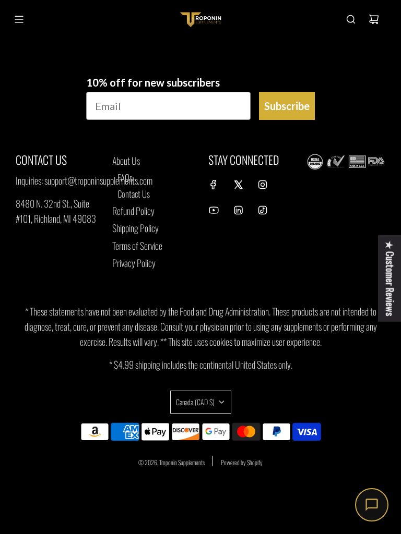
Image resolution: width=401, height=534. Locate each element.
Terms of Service (137, 245)
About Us (126, 160)
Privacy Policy (134, 263)
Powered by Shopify (242, 462)
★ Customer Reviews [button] (390, 278)
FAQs (125, 177)
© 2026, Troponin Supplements (171, 462)
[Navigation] (18, 19)
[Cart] (373, 19)
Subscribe (287, 106)
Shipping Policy (135, 228)
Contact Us (133, 193)
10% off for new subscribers (153, 82)
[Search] (350, 19)
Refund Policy (133, 210)
